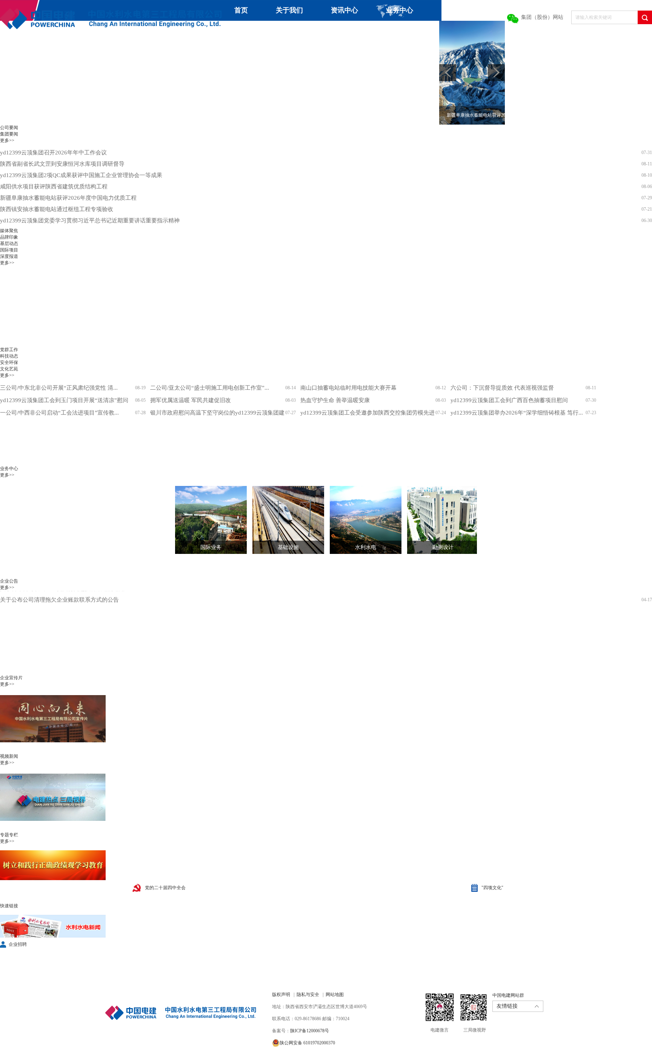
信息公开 (345, 31)
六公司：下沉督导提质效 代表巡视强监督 (502, 388)
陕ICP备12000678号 (309, 1030)
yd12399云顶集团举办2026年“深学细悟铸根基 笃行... (517, 413)
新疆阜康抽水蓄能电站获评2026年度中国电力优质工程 (68, 198)
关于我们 (289, 10)
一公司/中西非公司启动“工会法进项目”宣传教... (59, 413)
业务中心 (399, 10)
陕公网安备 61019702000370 (307, 1043)
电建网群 (425, 31)
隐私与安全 (308, 994)
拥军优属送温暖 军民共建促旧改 (190, 400)
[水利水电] (360, 520)
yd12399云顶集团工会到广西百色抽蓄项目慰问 (509, 400)
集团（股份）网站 (542, 17)
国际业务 (210, 547)
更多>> (7, 140)
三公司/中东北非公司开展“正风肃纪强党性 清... (59, 388)
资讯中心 (344, 10)
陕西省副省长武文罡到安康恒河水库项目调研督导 (62, 164)
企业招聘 (18, 944)
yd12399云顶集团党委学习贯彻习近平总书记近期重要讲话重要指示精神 (90, 220)
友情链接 (507, 1006)
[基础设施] (282, 520)
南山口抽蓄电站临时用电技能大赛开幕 (348, 388)
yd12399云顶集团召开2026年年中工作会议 (53, 153)
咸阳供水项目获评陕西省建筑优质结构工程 (54, 187)
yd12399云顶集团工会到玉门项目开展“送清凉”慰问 (64, 400)
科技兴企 (235, 31)
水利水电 (365, 547)
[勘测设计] (437, 520)
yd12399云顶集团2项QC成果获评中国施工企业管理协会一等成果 (81, 175)
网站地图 (335, 994)
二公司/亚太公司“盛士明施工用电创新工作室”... (209, 388)
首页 (241, 10)
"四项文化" (492, 887)
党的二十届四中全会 (165, 887)
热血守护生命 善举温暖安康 (335, 400)
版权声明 (281, 994)
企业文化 (290, 31)
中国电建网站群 (508, 995)
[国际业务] (205, 520)
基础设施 (288, 547)
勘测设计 (443, 547)
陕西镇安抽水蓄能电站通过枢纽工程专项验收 (56, 209)
